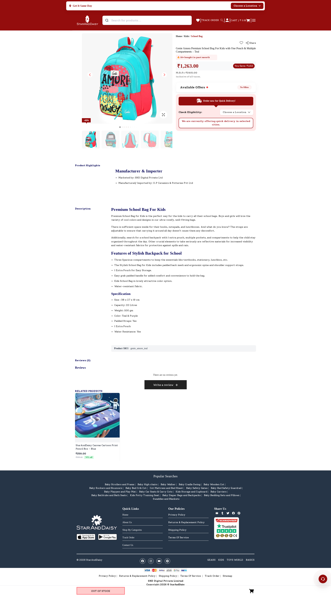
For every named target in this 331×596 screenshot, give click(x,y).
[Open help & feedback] (323, 579)
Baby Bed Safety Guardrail (226, 488)
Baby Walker (168, 484)
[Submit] (107, 20)
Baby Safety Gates (197, 488)
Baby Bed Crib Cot (136, 488)
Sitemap (227, 575)
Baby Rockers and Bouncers (105, 488)
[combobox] (147, 20)
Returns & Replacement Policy (186, 522)
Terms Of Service (178, 537)
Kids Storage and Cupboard (191, 491)
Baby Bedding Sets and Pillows (221, 495)
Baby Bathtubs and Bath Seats (109, 495)
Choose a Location (245, 5)
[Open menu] (254, 20)
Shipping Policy (177, 529)
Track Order (212, 575)
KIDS (221, 559)
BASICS (250, 559)
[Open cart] (251, 591)
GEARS (211, 559)
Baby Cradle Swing (189, 484)
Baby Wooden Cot (214, 484)
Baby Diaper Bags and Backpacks (181, 495)
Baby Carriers (218, 491)
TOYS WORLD (235, 559)
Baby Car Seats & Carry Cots (155, 491)
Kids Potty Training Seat (144, 495)
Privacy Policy (176, 514)
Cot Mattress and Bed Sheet (166, 488)
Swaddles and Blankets (166, 498)
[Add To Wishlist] (241, 42)
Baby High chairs (147, 484)
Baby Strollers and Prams (119, 484)
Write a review (163, 385)
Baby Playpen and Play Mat (120, 491)
